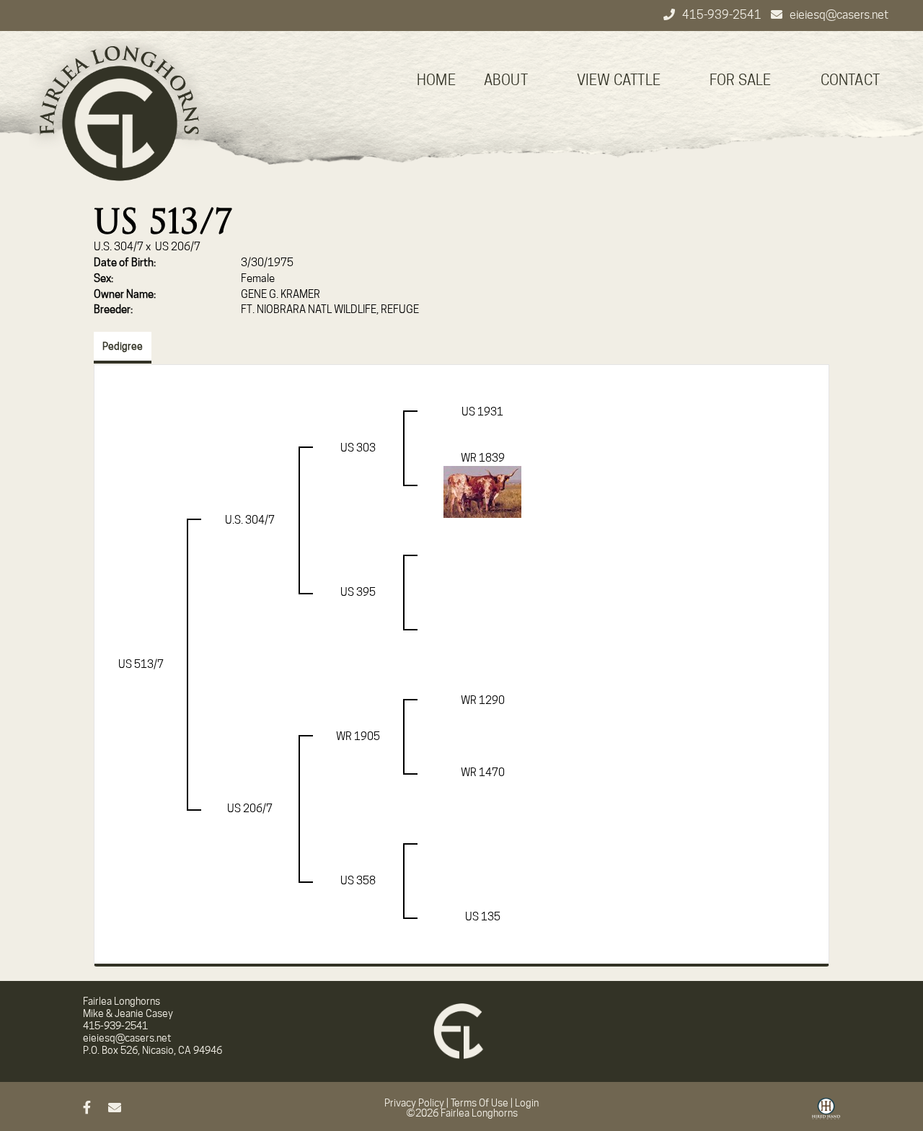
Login (527, 1103)
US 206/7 (177, 246)
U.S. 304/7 (118, 246)
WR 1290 (483, 700)
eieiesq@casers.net (839, 15)
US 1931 (482, 411)
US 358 (358, 880)
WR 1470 (483, 772)
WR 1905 (358, 736)
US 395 (358, 592)
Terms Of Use (479, 1103)
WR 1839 (483, 458)
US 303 (358, 447)
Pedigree (122, 346)
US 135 (482, 916)
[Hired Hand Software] (826, 1114)
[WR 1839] (482, 491)
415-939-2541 (723, 15)
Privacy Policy (414, 1103)
